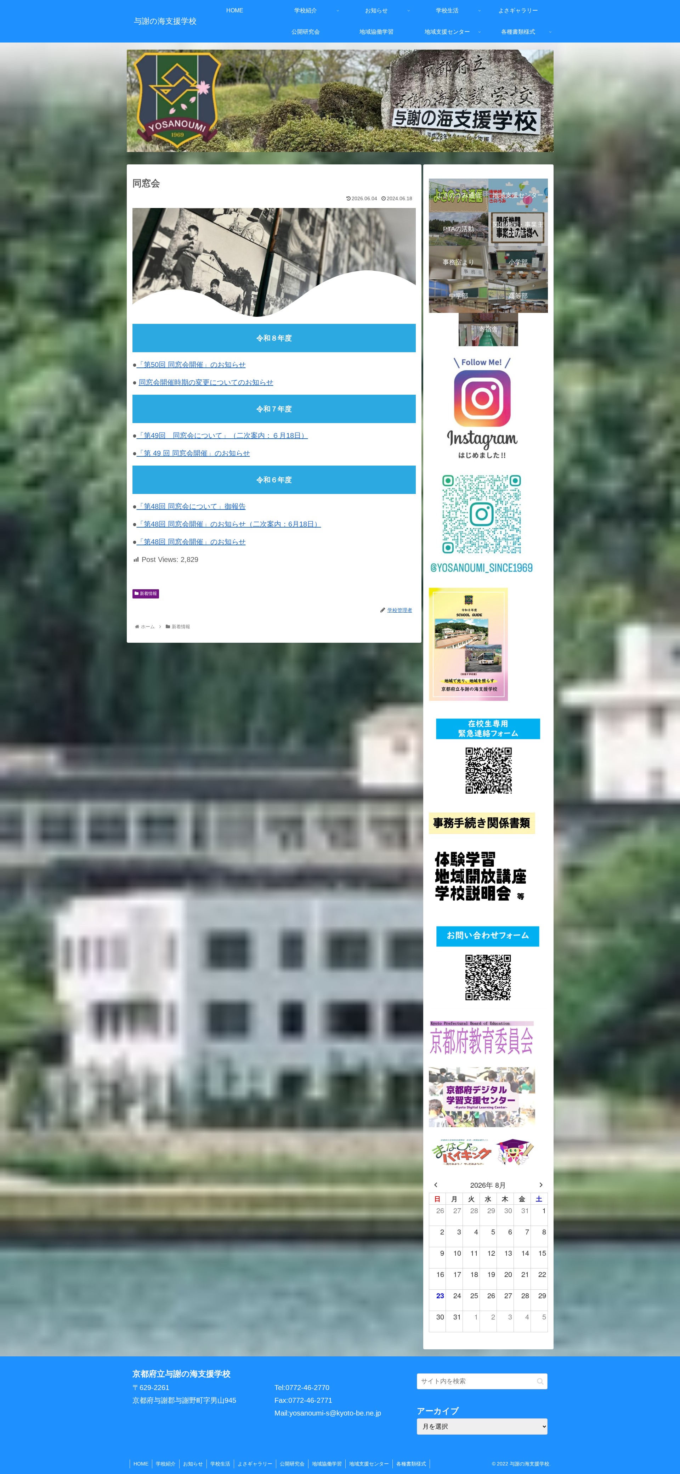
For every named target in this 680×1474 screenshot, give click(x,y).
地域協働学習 (327, 1464)
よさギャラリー (255, 1464)
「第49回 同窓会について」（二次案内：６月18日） (222, 435)
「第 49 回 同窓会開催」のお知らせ (193, 453)
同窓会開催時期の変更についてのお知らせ (206, 382)
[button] (540, 1381)
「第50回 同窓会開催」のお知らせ (191, 364)
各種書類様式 (411, 1464)
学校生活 (220, 1464)
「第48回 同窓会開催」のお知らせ (191, 542)
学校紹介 (166, 1464)
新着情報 (148, 593)
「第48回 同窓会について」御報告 (191, 506)
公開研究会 (292, 1464)
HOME (141, 1464)
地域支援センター (369, 1464)
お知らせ (193, 1464)
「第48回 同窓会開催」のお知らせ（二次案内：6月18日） (229, 524)
